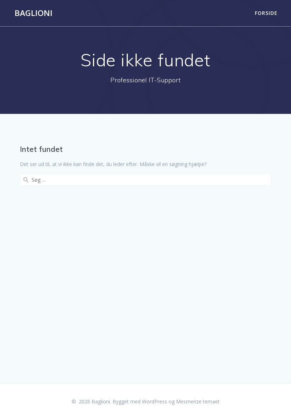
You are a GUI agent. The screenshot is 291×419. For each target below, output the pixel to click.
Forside (266, 13)
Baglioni (34, 13)
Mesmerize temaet (198, 401)
